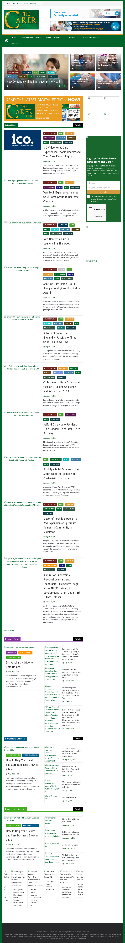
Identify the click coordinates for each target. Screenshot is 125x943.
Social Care (53, 76)
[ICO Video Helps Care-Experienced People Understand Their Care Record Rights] (22, 140)
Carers (42, 72)
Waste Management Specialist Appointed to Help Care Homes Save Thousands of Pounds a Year (70, 693)
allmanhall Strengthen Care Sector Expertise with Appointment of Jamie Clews (71, 673)
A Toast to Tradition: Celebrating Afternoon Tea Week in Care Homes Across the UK (71, 752)
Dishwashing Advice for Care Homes (20, 665)
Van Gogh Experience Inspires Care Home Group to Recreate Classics (61, 197)
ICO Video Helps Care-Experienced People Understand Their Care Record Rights (62, 152)
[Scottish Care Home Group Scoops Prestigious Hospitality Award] (22, 269)
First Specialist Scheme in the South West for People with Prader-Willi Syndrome (61, 474)
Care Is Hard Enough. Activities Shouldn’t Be (37, 885)
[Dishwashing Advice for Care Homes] (23, 647)
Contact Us (16, 44)
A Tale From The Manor (70, 845)
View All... (78, 125)
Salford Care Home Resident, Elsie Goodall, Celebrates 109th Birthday (61, 429)
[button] (17, 38)
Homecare (22, 76)
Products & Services (54, 38)
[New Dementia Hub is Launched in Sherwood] (36, 56)
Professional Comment (32, 38)
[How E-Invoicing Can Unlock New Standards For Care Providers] (52, 771)
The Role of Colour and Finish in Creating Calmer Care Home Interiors (70, 857)
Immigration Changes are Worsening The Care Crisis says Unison (82, 62)
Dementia (51, 72)
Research (61, 328)
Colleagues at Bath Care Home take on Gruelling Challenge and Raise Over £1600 (61, 387)
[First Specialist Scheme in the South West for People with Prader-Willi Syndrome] (22, 459)
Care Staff (73, 368)
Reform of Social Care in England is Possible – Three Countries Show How (59, 337)
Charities (47, 372)
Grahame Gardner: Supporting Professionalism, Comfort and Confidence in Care (23, 897)
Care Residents (49, 138)
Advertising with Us (91, 38)
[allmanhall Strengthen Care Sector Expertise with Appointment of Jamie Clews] (52, 675)
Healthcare (12, 76)
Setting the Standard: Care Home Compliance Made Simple (70, 889)
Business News (11, 652)
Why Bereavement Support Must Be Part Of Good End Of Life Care (71, 784)
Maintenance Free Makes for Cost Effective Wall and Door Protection (54, 892)
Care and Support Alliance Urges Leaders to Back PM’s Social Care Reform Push (82, 80)
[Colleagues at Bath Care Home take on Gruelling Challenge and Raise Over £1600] (22, 367)
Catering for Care (50, 565)
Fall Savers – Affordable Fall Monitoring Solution (70, 833)
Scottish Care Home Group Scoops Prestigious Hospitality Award (61, 288)
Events (59, 187)
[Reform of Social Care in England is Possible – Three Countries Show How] (22, 318)
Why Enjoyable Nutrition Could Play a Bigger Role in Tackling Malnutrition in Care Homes (6, 897)
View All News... (10, 631)
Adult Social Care (14, 72)
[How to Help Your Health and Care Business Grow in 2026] (23, 748)
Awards (61, 269)
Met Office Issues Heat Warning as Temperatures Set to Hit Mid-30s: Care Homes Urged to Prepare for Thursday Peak (108, 60)
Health (66, 459)
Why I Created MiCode (69, 797)
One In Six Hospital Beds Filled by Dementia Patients (108, 82)
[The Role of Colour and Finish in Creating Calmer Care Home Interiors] (52, 859)
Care (35, 72)
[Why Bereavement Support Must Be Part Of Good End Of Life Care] (52, 786)
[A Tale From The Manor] (52, 846)
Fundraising (58, 372)
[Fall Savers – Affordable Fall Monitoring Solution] (52, 835)
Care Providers (60, 274)
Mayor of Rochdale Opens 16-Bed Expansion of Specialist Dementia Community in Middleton (60, 525)
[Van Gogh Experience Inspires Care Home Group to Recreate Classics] (22, 182)
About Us (72, 38)
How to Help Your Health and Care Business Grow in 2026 (22, 765)
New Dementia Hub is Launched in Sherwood (33, 81)
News (14, 38)
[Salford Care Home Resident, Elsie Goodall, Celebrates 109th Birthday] (22, 414)
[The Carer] (7, 41)
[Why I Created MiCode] (52, 799)
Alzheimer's (27, 72)
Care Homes (69, 133)
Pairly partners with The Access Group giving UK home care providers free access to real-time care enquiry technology (71, 654)
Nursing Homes (41, 76)
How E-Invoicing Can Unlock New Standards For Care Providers (71, 769)
